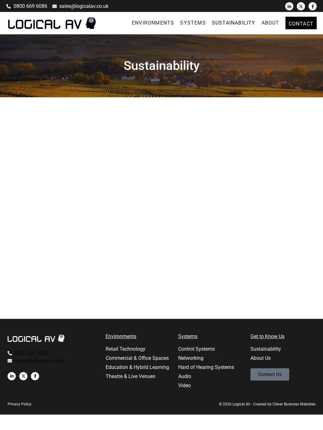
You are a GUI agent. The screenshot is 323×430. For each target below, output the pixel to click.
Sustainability (233, 23)
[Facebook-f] (312, 6)
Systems (193, 23)
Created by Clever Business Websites (284, 404)
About (270, 23)
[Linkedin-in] (289, 6)
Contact (301, 24)
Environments (153, 23)
